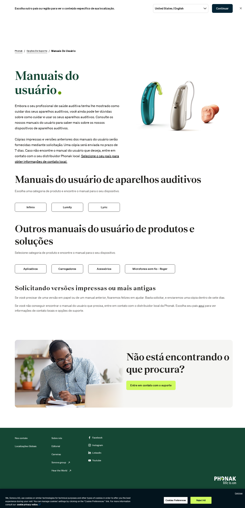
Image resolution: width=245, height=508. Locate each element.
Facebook (97, 437)
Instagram (97, 445)
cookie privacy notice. (27, 504)
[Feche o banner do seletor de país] (240, 8)
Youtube (96, 460)
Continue (238, 493)
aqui (201, 305)
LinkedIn (96, 452)
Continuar (222, 8)
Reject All (201, 500)
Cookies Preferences (176, 500)
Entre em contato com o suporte (151, 385)
